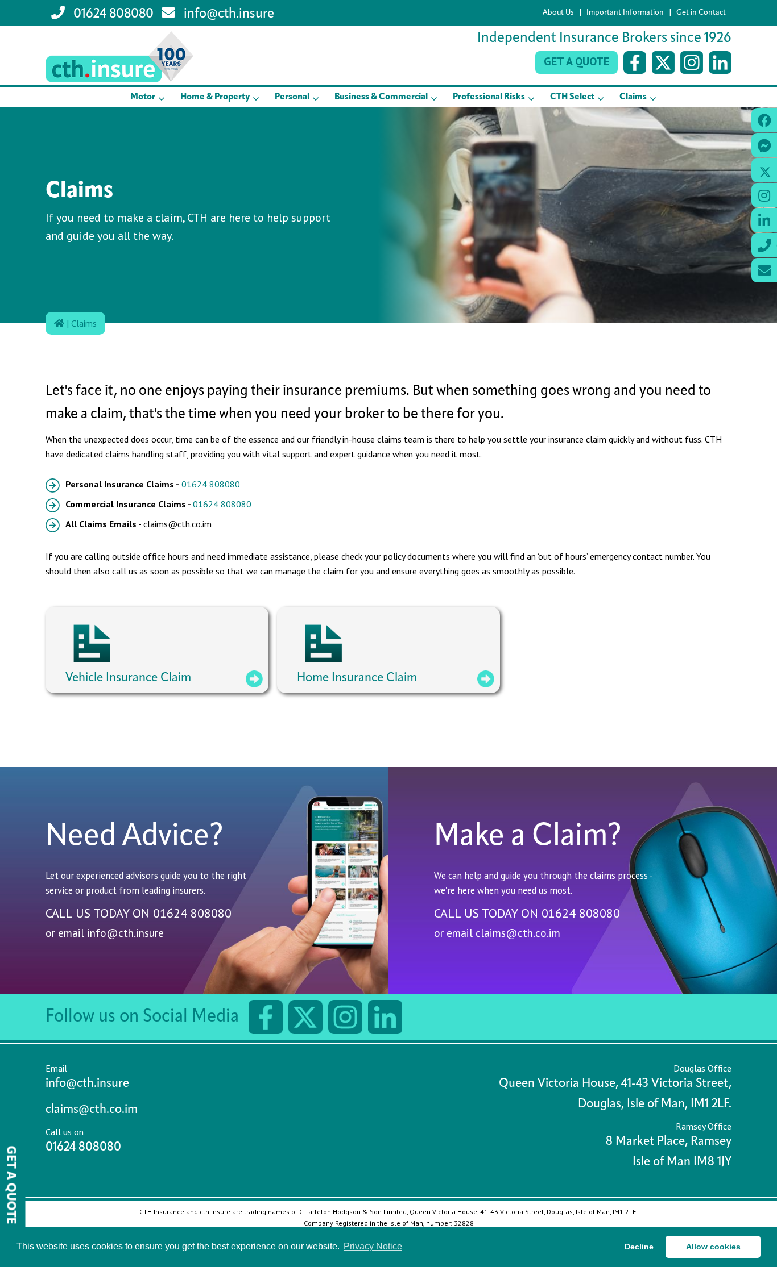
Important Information (625, 13)
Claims (633, 97)
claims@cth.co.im (518, 933)
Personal (292, 97)
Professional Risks (489, 97)
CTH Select (572, 97)
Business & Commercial (381, 97)
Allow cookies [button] (713, 1246)
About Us (558, 13)
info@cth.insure (227, 14)
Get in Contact (701, 13)
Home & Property (215, 97)
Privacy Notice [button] (373, 1246)
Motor (142, 97)
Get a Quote (576, 61)
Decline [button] (639, 1246)
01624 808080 (112, 14)
